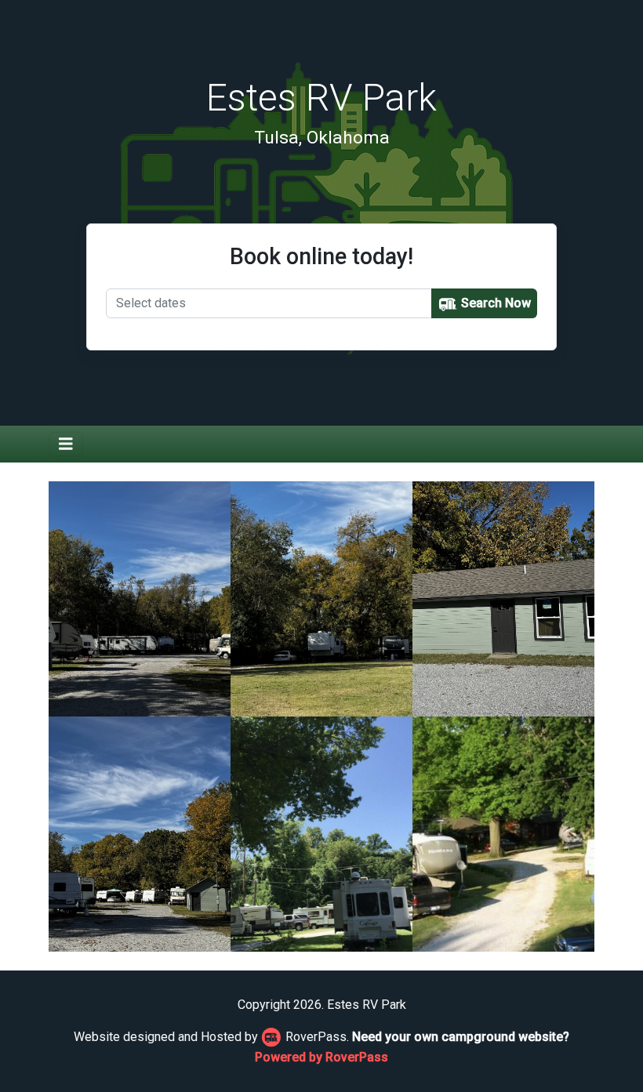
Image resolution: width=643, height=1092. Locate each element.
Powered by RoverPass (321, 1057)
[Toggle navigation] (66, 444)
